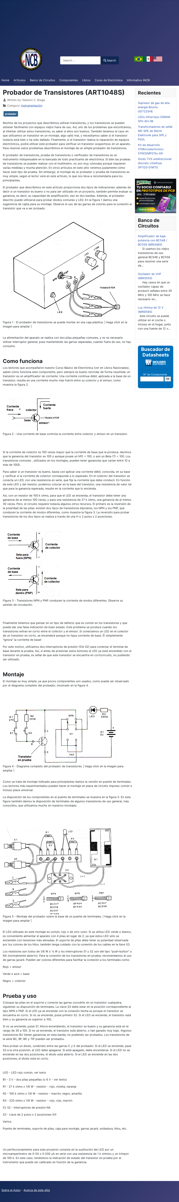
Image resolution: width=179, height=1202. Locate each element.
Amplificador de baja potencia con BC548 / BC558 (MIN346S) (152, 240)
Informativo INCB (138, 80)
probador (10, 113)
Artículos (20, 80)
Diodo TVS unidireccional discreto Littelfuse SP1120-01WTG (154, 163)
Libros (86, 80)
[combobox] (80, 60)
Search (111, 60)
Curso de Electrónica (109, 80)
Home (5, 80)
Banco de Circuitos (42, 80)
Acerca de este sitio (37, 1190)
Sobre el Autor (11, 1190)
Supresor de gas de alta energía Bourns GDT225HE (154, 107)
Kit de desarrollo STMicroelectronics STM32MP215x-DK (150, 149)
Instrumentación (31, 105)
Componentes (68, 80)
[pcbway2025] (155, 195)
